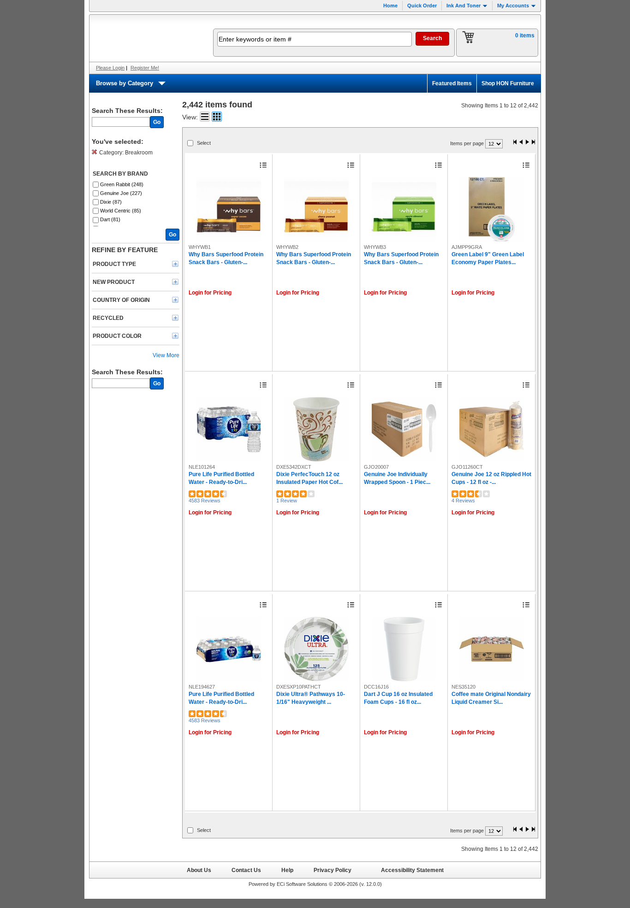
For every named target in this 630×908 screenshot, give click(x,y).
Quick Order (422, 5)
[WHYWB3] (404, 209)
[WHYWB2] (316, 209)
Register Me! (145, 68)
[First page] (515, 142)
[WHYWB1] (228, 209)
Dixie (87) (111, 202)
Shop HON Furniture (507, 83)
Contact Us (246, 870)
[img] (145, 38)
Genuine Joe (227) (121, 193)
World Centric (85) (120, 210)
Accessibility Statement (412, 870)
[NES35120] (491, 649)
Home (390, 5)
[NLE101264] (228, 429)
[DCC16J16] (404, 649)
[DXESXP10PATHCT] (316, 649)
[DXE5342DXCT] (316, 429)
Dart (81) (110, 219)
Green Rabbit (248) (121, 184)
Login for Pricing (210, 292)
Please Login (110, 68)
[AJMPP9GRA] (491, 209)
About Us (199, 870)
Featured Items (452, 83)
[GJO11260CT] (491, 429)
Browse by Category (124, 83)
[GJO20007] (404, 429)
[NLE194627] (228, 649)
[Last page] (533, 142)
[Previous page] (521, 142)
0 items (525, 35)
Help (287, 870)
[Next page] (527, 142)
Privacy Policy (332, 870)
